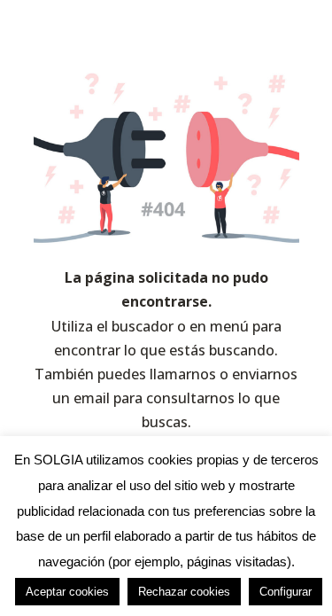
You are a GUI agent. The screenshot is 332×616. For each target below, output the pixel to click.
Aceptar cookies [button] (67, 591)
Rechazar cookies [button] (184, 591)
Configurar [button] (285, 591)
